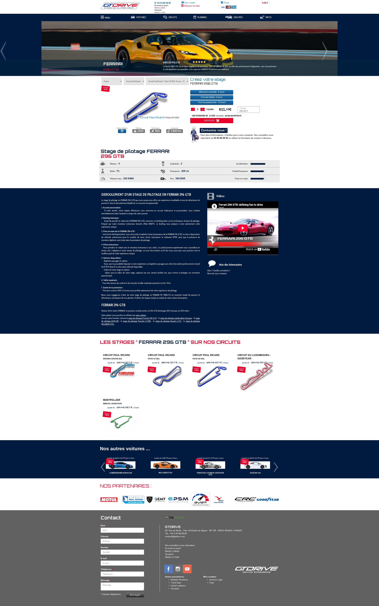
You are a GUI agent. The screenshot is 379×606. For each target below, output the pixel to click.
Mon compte (189, 3)
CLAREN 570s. (108, 324)
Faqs (211, 582)
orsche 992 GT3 (150, 318)
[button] (28, 47)
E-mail (104, 558)
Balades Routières (179, 579)
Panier (226, 3)
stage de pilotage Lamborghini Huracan (176, 318)
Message (105, 580)
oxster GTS (177, 321)
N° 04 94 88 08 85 (162, 3)
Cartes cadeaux (178, 585)
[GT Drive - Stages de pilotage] (122, 6)
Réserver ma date (192, 6)
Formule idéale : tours (212, 97)
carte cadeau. (141, 315)
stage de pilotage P (136, 318)
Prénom (104, 536)
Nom (103, 525)
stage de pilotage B (163, 321)
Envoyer (135, 595)
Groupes (175, 588)
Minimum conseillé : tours (211, 92)
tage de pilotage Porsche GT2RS (137, 321)
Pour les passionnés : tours (212, 102)
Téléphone (106, 569)
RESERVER (210, 120)
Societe (104, 547)
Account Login (216, 579)
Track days (176, 582)
